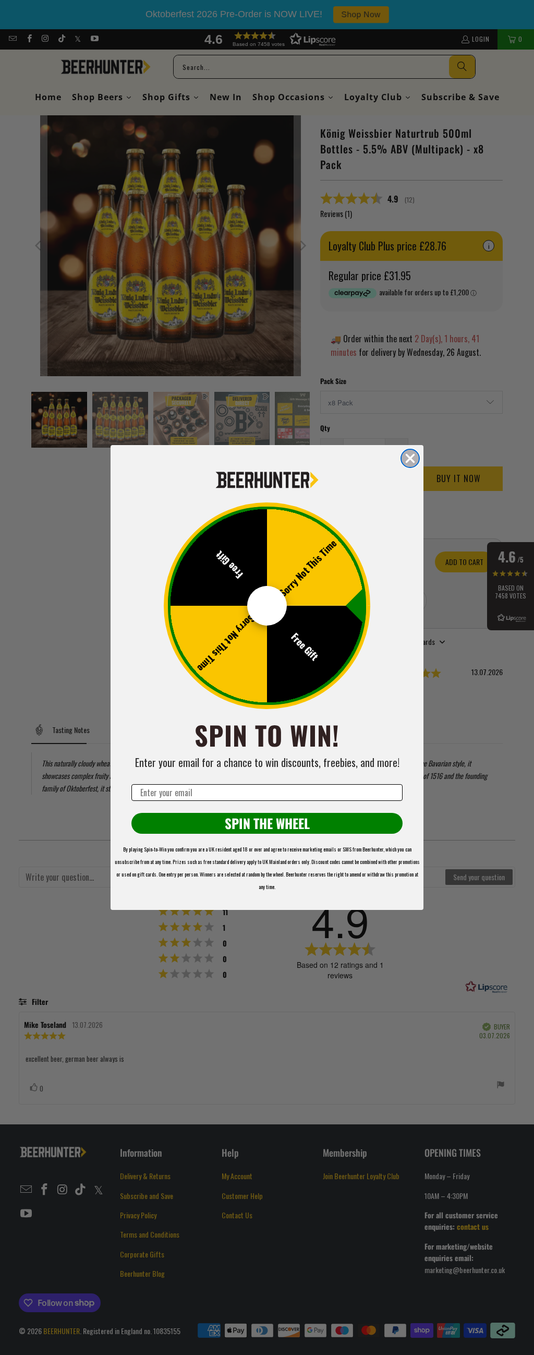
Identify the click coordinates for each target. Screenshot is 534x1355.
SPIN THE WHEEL (267, 823)
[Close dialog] (410, 458)
